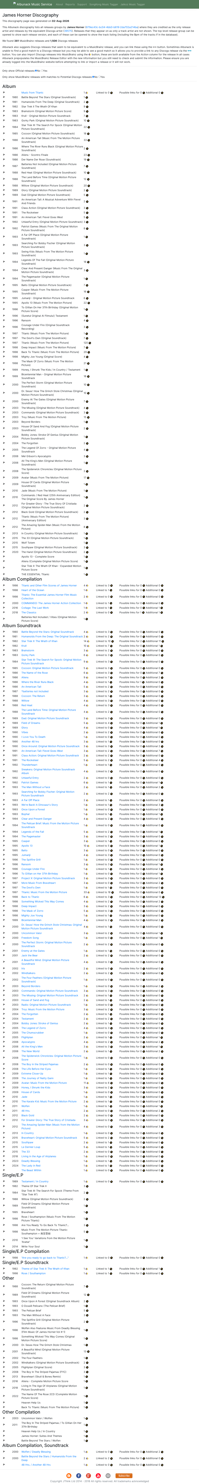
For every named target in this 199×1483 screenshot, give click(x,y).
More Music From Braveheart (38, 882)
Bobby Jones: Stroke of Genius (39, 1023)
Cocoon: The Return (33, 695)
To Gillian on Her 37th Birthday (39, 873)
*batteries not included (35, 691)
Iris (23, 968)
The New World (30, 1051)
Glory (24, 727)
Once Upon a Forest (33, 809)
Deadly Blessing (30, 1160)
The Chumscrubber (32, 1032)
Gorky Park (28, 655)
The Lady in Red (30, 1165)
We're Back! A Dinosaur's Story (39, 804)
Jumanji (25, 855)
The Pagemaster (31, 836)
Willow (25, 700)
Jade (24, 1096)
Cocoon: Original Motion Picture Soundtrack (47, 668)
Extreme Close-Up (32, 1073)
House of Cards (30, 1092)
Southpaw (27, 1142)
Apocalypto (28, 1041)
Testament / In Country (35, 1181)
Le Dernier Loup (30, 1147)
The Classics (28, 612)
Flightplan (27, 1037)
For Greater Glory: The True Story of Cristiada (48, 1120)
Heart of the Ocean (32, 590)
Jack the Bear (29, 955)
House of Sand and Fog (35, 1000)
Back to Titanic (30, 896)
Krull (24, 645)
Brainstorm (27, 650)
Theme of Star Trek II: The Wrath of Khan (45, 1268)
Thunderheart (29, 764)
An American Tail (31, 686)
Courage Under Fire (33, 868)
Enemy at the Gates (33, 950)
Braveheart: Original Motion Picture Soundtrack (49, 1137)
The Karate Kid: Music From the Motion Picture (48, 1101)
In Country (27, 1133)
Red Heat (26, 705)
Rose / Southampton (33, 1273)
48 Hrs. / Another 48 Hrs (36, 1464)
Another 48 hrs (30, 741)
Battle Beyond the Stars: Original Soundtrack (47, 631)
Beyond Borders (30, 986)
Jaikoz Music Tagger (132, 4)
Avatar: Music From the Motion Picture (44, 1082)
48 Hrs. (25, 1110)
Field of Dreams (30, 722)
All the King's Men (32, 1046)
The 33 (25, 1151)
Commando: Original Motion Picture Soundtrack (49, 990)
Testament (27, 1018)
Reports (70, 4)
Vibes (24, 732)
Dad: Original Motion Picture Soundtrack (45, 718)
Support (82, 4)
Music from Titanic (32, 92)
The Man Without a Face (35, 787)
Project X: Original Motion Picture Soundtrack (48, 878)
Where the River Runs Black (37, 682)
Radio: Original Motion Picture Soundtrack (46, 1004)
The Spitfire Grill (31, 859)
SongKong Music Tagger (103, 4)
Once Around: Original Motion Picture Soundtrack (50, 746)
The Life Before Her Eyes (36, 1068)
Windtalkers (28, 973)
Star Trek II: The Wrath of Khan (39, 641)
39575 (68, 30)
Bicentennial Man (31, 920)
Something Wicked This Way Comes (42, 901)
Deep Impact (29, 906)
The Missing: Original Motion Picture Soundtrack (49, 995)
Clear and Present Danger (36, 818)
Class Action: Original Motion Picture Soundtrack (50, 755)
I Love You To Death (33, 736)
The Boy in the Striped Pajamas (39, 1064)
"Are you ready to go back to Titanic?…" (45, 1257)
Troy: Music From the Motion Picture (42, 1009)
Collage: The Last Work (35, 607)
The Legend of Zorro (33, 1027)
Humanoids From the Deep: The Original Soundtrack (52, 636)
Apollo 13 (26, 845)
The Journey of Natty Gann (37, 1078)
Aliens (24, 677)
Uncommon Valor (31, 933)
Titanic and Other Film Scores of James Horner (49, 585)
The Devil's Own (30, 887)
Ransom (26, 864)
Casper (25, 841)
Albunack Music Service (34, 4)
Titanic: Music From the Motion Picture (44, 892)
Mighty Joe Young (32, 915)
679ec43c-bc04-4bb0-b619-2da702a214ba (112, 27)
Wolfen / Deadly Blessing (36, 1451)
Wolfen (25, 1106)
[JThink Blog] (69, 1475)
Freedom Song (30, 937)
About (59, 4)
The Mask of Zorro (32, 910)
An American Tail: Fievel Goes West (42, 750)
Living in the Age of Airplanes (38, 1156)
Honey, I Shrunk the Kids (35, 1087)
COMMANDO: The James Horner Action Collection (51, 603)
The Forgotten (29, 1014)
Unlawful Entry (30, 777)
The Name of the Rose (34, 672)
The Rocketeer (30, 760)
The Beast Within (31, 1170)
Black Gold (27, 1115)
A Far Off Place (30, 800)
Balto (24, 850)
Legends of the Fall (32, 831)
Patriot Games (29, 782)
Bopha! (25, 814)
